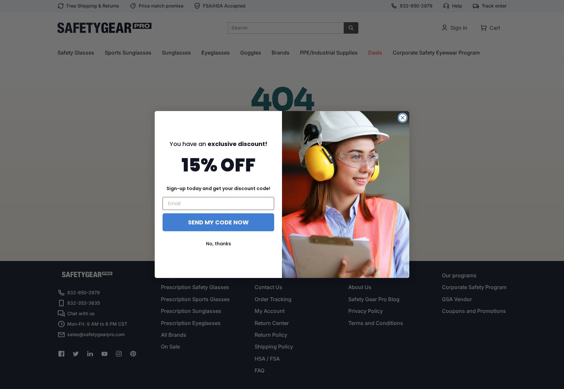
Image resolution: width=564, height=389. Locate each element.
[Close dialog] (403, 118)
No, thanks (218, 243)
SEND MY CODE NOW (218, 222)
